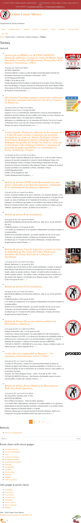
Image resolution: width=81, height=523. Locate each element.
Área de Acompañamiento (13, 432)
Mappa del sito (5, 515)
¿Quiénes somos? (14, 29)
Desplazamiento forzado (13, 462)
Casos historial (9, 497)
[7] (50, 422)
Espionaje (8, 464)
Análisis (26, 29)
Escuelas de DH (73, 29)
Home (2, 37)
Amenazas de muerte (12, 457)
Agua (6, 454)
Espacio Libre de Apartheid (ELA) (55, 6)
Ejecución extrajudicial (12, 452)
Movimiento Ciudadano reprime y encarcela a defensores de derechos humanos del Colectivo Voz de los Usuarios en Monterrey (34, 100)
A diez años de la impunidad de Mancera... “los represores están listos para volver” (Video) (29, 355)
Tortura (7, 477)
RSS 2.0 (29, 515)
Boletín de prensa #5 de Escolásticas (23, 286)
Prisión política (10, 472)
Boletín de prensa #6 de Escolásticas (23, 214)
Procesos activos (10, 502)
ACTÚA (35, 29)
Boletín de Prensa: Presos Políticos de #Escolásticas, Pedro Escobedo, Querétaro (31, 387)
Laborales (8, 469)
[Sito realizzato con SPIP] (4, 521)
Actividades (9, 490)
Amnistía (62, 29)
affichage (8, 507)
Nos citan (5, 33)
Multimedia (8, 500)
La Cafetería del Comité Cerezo (35, 6)
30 (43, 422)
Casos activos (9, 495)
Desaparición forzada (12, 459)
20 (39, 422)
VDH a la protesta (11, 479)
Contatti (22, 515)
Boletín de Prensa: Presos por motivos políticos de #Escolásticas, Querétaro (30, 322)
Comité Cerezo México (25, 14)
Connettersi (15, 515)
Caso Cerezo (9, 492)
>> (79, 438)
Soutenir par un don (75, 517)
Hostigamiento (9, 467)
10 (35, 422)
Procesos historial (10, 505)
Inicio (3, 29)
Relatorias (8, 474)
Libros (53, 29)
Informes (45, 29)
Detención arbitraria (11, 449)
